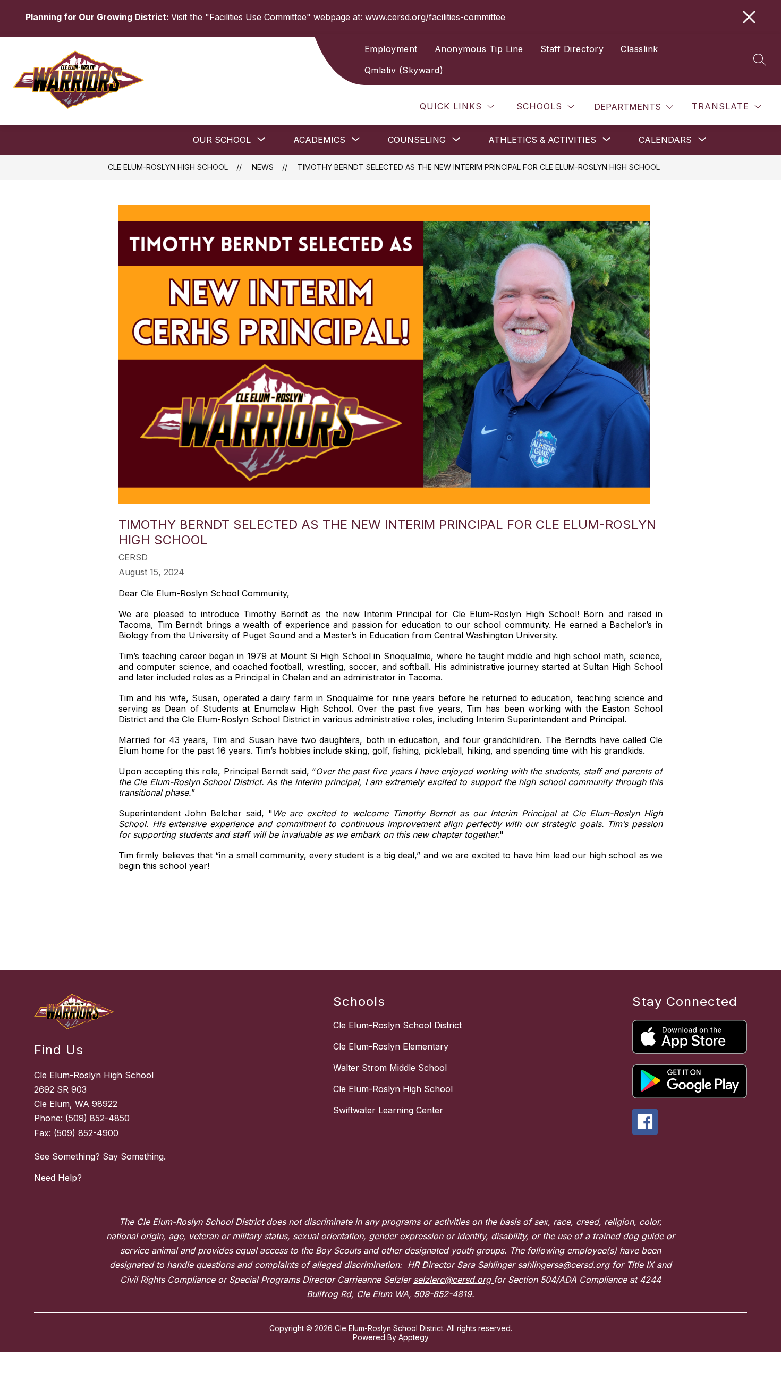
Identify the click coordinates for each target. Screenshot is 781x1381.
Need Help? (58, 1177)
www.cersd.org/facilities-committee (435, 17)
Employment (391, 49)
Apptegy (413, 1337)
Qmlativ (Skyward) (404, 70)
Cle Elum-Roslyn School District (397, 1025)
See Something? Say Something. (100, 1156)
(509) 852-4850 (97, 1118)
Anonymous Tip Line (479, 49)
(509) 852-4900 (86, 1133)
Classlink (639, 49)
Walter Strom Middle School (390, 1067)
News (263, 167)
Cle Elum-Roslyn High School (168, 167)
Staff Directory (572, 49)
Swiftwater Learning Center (388, 1110)
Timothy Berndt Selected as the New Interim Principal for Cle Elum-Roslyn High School (479, 167)
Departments (627, 107)
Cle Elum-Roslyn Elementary (390, 1046)
